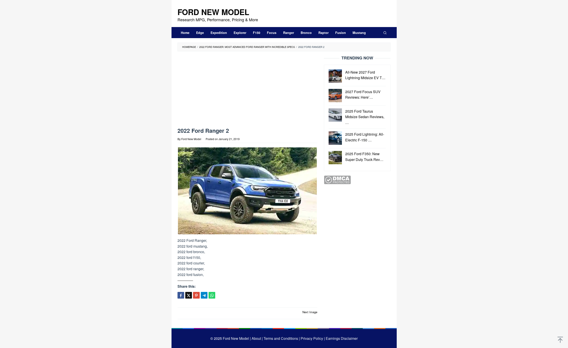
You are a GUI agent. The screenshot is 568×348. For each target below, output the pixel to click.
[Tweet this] (188, 295)
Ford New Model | (237, 338)
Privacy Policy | (312, 338)
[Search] (384, 32)
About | (257, 338)
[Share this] (181, 295)
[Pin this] (196, 295)
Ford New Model (213, 12)
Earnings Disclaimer (341, 338)
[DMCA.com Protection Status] (337, 179)
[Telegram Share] (204, 295)
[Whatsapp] (212, 295)
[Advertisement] (247, 90)
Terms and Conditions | (281, 338)
